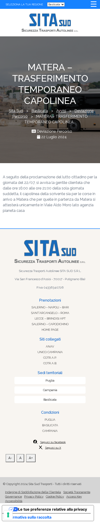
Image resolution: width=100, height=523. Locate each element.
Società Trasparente (76, 492)
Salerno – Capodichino (50, 324)
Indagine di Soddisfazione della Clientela (33, 492)
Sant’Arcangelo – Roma (50, 313)
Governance (13, 496)
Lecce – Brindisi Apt (50, 318)
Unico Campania (50, 352)
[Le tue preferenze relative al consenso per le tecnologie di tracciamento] (8, 514)
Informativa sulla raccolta (28, 517)
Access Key (74, 496)
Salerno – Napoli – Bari (50, 307)
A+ (31, 458)
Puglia (50, 380)
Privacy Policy (33, 496)
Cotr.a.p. (50, 357)
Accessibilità (13, 501)
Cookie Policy (55, 496)
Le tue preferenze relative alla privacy (52, 509)
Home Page (50, 329)
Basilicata (50, 399)
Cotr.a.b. (50, 363)
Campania (50, 390)
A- (10, 458)
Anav (50, 346)
